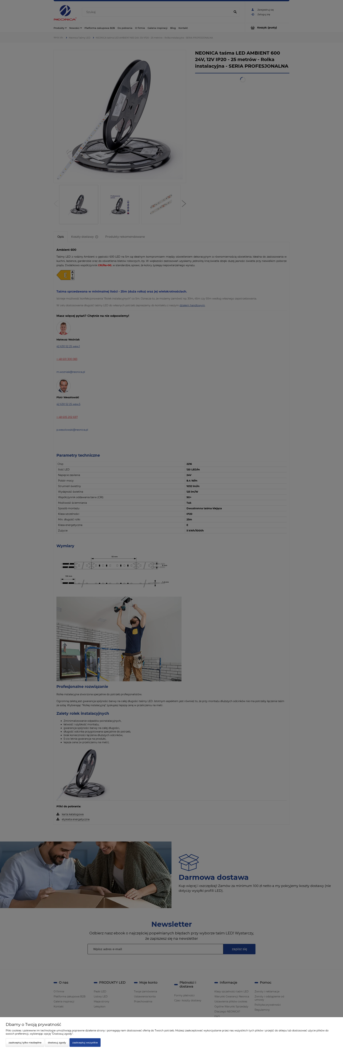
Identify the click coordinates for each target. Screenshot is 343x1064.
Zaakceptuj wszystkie (85, 1042)
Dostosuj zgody (57, 1042)
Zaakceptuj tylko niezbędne (25, 1042)
